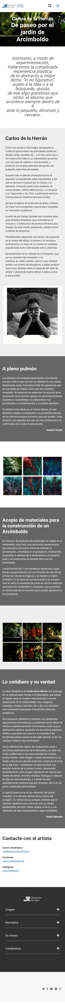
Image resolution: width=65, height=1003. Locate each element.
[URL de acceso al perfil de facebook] (47, 988)
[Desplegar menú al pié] (58, 909)
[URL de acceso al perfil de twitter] (43, 988)
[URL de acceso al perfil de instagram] (60, 988)
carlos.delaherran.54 (13, 861)
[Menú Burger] (57, 6)
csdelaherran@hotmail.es (15, 851)
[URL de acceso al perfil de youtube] (51, 988)
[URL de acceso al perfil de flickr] (56, 988)
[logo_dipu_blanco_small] (32, 899)
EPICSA (13, 979)
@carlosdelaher (10, 870)
